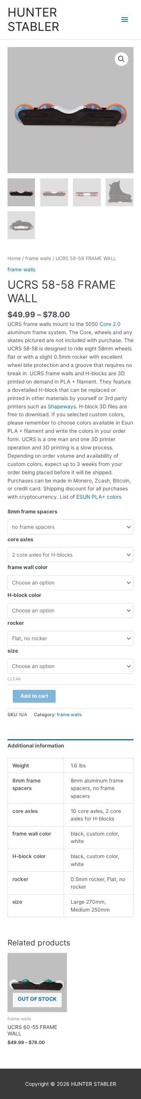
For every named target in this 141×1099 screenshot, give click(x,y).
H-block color (24, 595)
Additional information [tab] (36, 746)
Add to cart (34, 696)
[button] (121, 59)
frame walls (38, 258)
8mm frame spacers (33, 511)
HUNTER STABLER (33, 19)
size (13, 651)
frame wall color (28, 567)
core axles (20, 539)
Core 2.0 (110, 324)
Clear (14, 679)
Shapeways (62, 406)
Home (14, 258)
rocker (16, 623)
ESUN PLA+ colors (98, 497)
